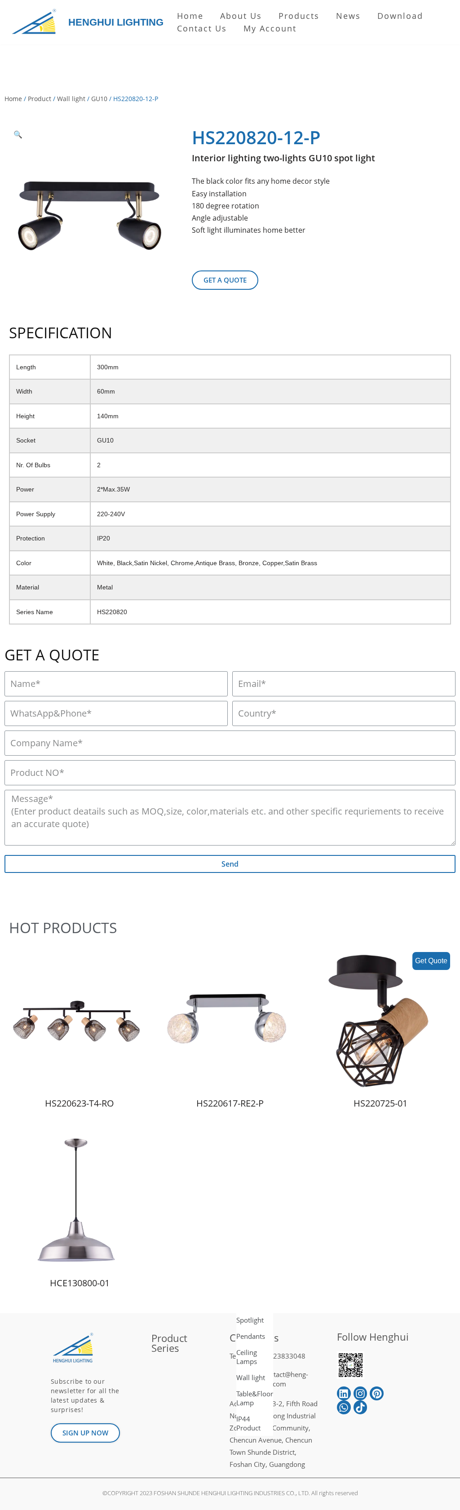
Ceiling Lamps (246, 1357)
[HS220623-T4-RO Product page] (79, 1021)
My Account (269, 28)
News (348, 15)
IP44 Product (248, 1423)
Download (400, 15)
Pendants (250, 1336)
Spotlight (250, 1319)
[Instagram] (360, 1393)
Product (39, 98)
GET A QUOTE (51, 655)
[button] (225, 280)
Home (190, 15)
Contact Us (202, 28)
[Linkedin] (344, 1393)
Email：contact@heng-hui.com (273, 1379)
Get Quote (431, 961)
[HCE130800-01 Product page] (79, 1201)
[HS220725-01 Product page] (380, 1021)
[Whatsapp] (344, 1407)
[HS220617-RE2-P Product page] (229, 1021)
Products (299, 15)
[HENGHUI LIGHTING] (36, 22)
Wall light (71, 98)
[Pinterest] (377, 1393)
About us (241, 15)
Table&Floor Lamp (254, 1398)
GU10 (99, 98)
